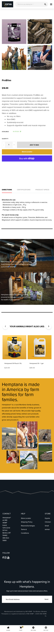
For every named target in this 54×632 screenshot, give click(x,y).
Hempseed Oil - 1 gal (36, 363)
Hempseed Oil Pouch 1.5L (13, 363)
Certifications (23, 189)
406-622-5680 (6, 539)
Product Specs (42, 189)
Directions (7, 189)
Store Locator (27, 152)
